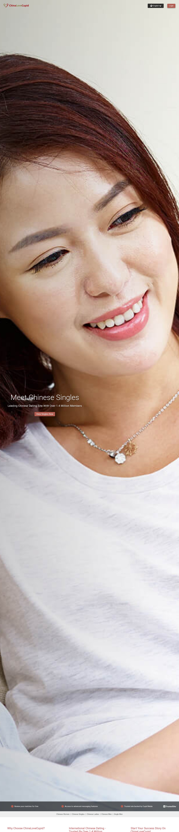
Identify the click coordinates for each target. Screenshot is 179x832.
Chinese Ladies (93, 814)
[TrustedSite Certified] (170, 806)
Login (171, 6)
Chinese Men (106, 814)
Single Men (118, 814)
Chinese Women (63, 814)
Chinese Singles (78, 814)
